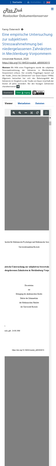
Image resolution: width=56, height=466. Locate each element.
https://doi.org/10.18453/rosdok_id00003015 (26, 62)
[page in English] (46, 2)
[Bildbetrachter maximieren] (46, 113)
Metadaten (24, 103)
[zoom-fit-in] (31, 113)
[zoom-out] (20, 113)
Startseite (17, 2)
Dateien (39, 103)
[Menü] (52, 9)
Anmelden (35, 2)
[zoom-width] (26, 113)
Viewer (9, 103)
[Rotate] (37, 113)
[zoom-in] (14, 113)
